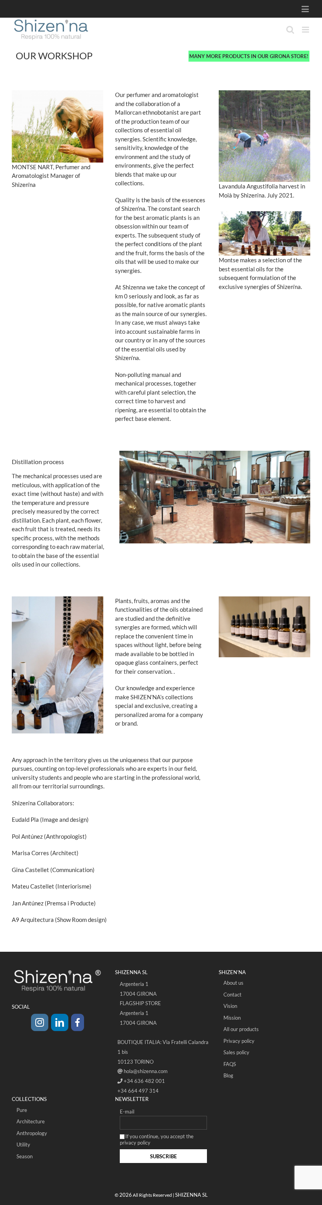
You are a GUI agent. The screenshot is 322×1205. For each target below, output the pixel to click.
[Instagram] (39, 1022)
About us (233, 983)
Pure (21, 1110)
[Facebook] (77, 1022)
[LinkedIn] (59, 1022)
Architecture (30, 1121)
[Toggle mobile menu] (306, 30)
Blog (228, 1075)
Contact (232, 994)
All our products (241, 1029)
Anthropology (31, 1133)
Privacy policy (238, 1041)
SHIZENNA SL (191, 1195)
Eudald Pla (25, 819)
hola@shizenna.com (146, 1071)
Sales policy (236, 1052)
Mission (232, 1018)
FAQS (229, 1064)
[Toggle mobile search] (290, 30)
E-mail (127, 1111)
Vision (230, 1006)
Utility (23, 1144)
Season (24, 1156)
